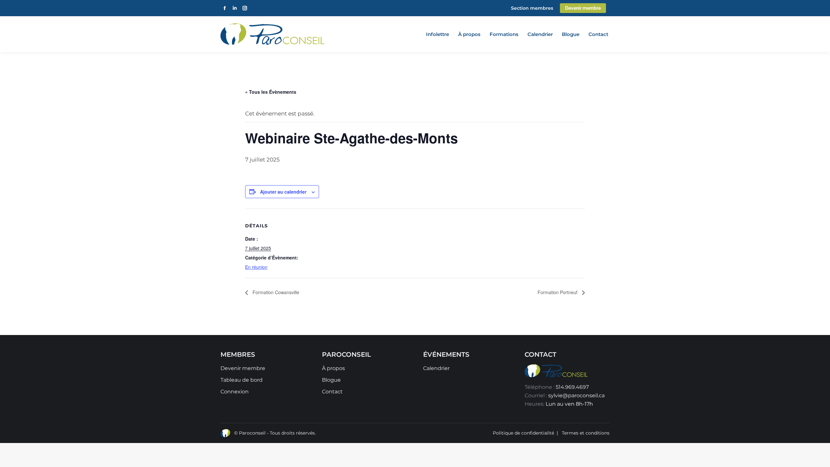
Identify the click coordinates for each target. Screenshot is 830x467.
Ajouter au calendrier (283, 191)
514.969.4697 (572, 387)
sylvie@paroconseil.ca (576, 395)
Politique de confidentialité (523, 433)
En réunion (256, 267)
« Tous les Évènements (270, 92)
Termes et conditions (586, 433)
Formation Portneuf (558, 292)
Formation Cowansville (275, 292)
